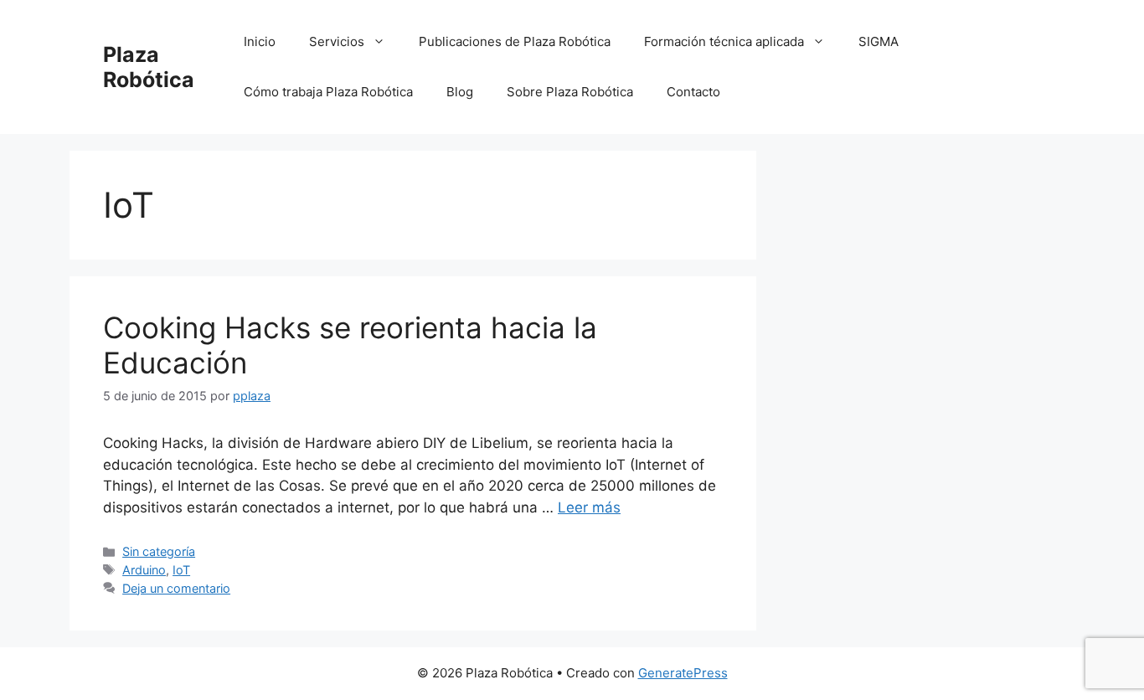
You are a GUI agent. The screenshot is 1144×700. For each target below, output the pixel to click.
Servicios (336, 41)
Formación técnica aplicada (724, 41)
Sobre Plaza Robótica (570, 92)
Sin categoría (158, 551)
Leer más (589, 507)
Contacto (693, 92)
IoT (181, 570)
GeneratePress (683, 673)
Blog (459, 92)
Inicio (260, 41)
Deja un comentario (176, 588)
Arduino (144, 570)
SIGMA (878, 41)
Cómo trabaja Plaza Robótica (328, 92)
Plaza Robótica (148, 67)
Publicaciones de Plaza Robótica (515, 41)
